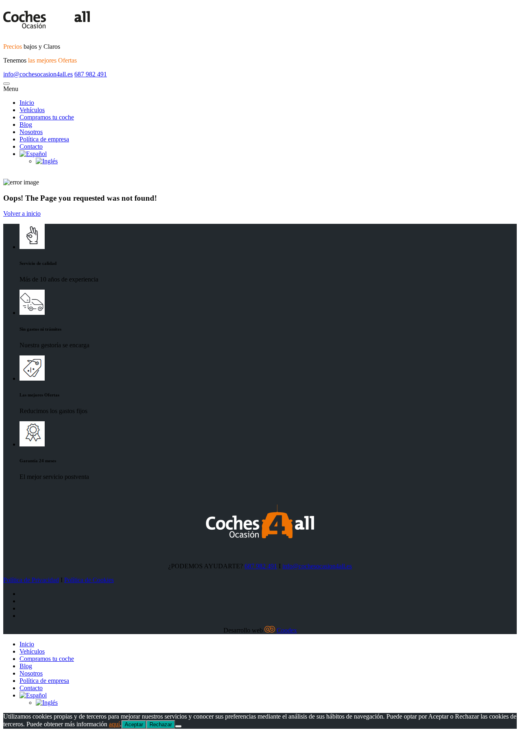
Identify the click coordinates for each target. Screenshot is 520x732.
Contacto (31, 687)
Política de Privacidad (31, 579)
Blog (26, 666)
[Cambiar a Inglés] (47, 702)
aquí (114, 724)
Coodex (287, 630)
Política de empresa (44, 680)
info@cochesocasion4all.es (38, 74)
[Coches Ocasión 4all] (260, 20)
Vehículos (32, 651)
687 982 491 (90, 74)
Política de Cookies (89, 579)
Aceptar (134, 724)
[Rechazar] (178, 726)
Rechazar (161, 724)
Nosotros (31, 673)
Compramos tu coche (47, 658)
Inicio (27, 644)
